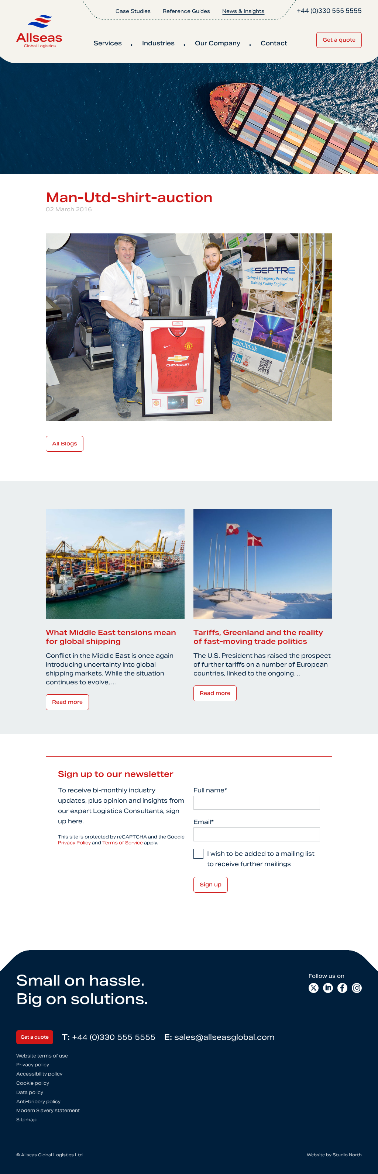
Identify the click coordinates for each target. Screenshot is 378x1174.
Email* (203, 822)
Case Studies (133, 11)
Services (107, 43)
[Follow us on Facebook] (342, 988)
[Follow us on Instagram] (357, 988)
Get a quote (339, 40)
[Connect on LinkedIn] (328, 988)
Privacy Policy (74, 842)
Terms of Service (122, 842)
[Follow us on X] (314, 988)
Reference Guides (186, 11)
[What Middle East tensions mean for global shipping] (115, 563)
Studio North (347, 1154)
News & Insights (243, 11)
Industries (158, 43)
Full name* (210, 790)
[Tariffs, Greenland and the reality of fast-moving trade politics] (262, 563)
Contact (274, 43)
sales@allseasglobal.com (219, 1037)
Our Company (217, 43)
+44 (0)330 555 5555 (108, 1037)
